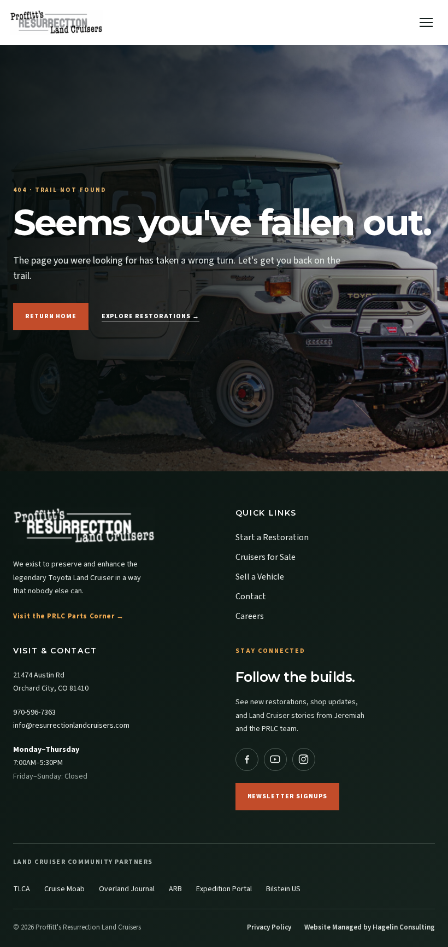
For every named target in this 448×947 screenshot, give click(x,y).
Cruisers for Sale (265, 557)
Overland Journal (127, 889)
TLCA (21, 889)
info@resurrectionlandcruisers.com (71, 725)
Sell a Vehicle (259, 577)
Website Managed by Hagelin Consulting (369, 927)
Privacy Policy (269, 927)
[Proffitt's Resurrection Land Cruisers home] (113, 526)
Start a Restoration (272, 537)
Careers (249, 616)
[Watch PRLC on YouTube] (275, 759)
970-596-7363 (34, 712)
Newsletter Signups (287, 796)
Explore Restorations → (150, 316)
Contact (250, 597)
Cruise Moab (64, 889)
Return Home (50, 316)
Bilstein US (283, 889)
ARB (175, 889)
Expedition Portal (224, 889)
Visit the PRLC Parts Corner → (68, 616)
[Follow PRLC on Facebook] (246, 759)
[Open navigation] (426, 22)
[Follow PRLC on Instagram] (303, 759)
